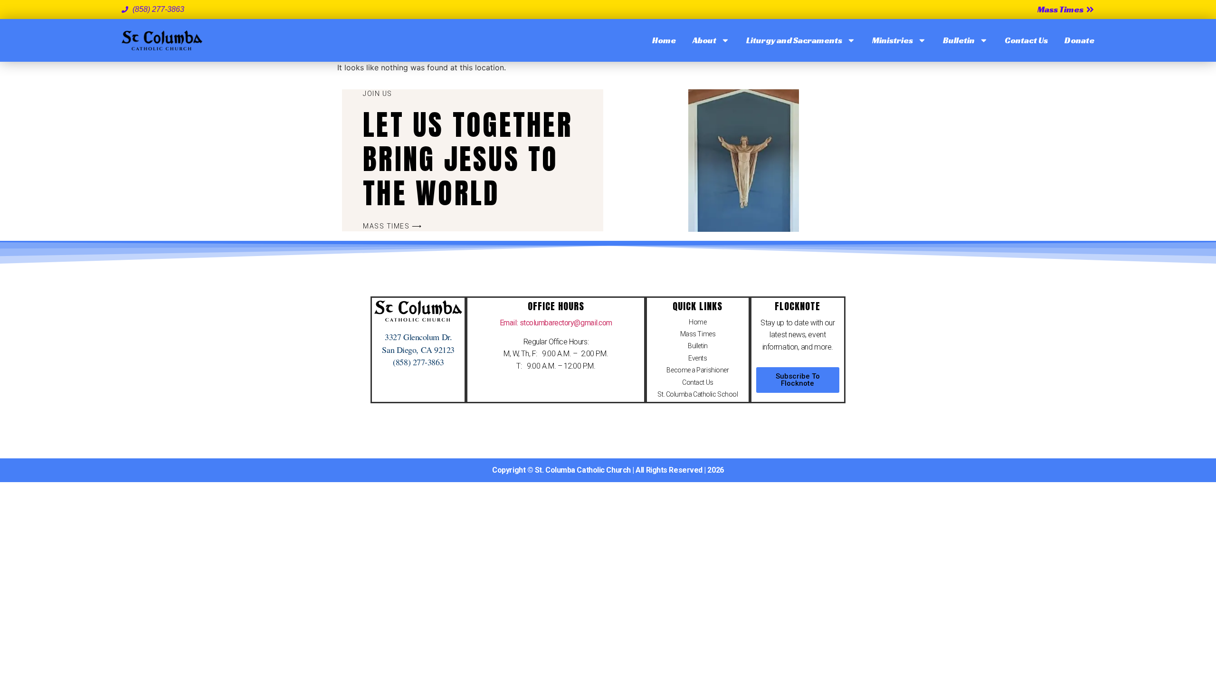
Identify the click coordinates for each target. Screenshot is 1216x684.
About (704, 40)
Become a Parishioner (697, 370)
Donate (1079, 40)
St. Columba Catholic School (697, 394)
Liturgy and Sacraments (794, 40)
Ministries (892, 40)
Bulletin (959, 40)
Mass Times (698, 334)
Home (664, 40)
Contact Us (1026, 40)
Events (697, 358)
